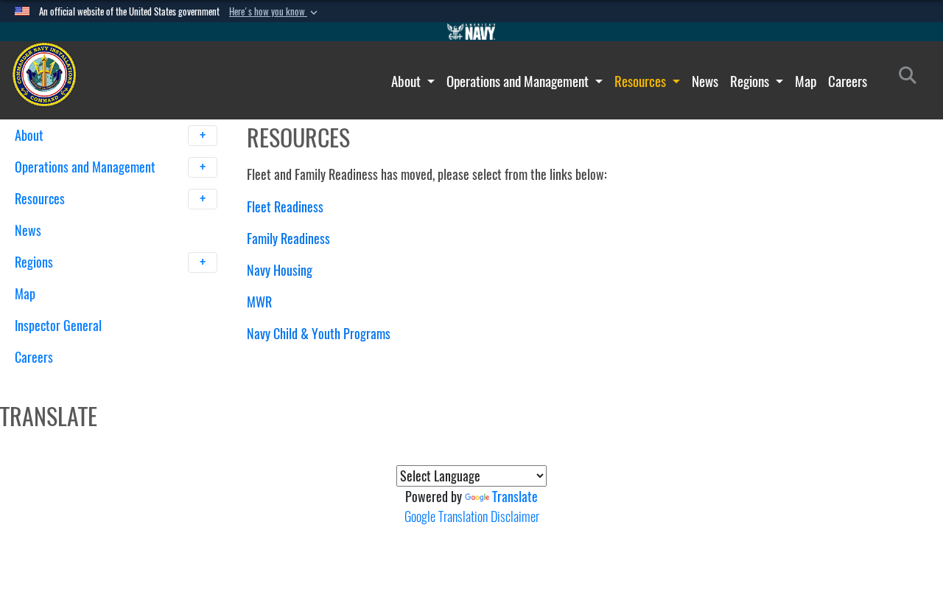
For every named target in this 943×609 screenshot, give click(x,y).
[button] (274, 11)
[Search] (91, 383)
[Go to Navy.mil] (471, 31)
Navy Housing (279, 270)
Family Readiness (288, 238)
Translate (515, 496)
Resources (641, 81)
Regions (751, 81)
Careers (847, 81)
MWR (259, 302)
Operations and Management (519, 81)
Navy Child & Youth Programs (318, 333)
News (705, 81)
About (407, 81)
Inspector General (58, 325)
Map (805, 81)
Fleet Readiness (285, 207)
